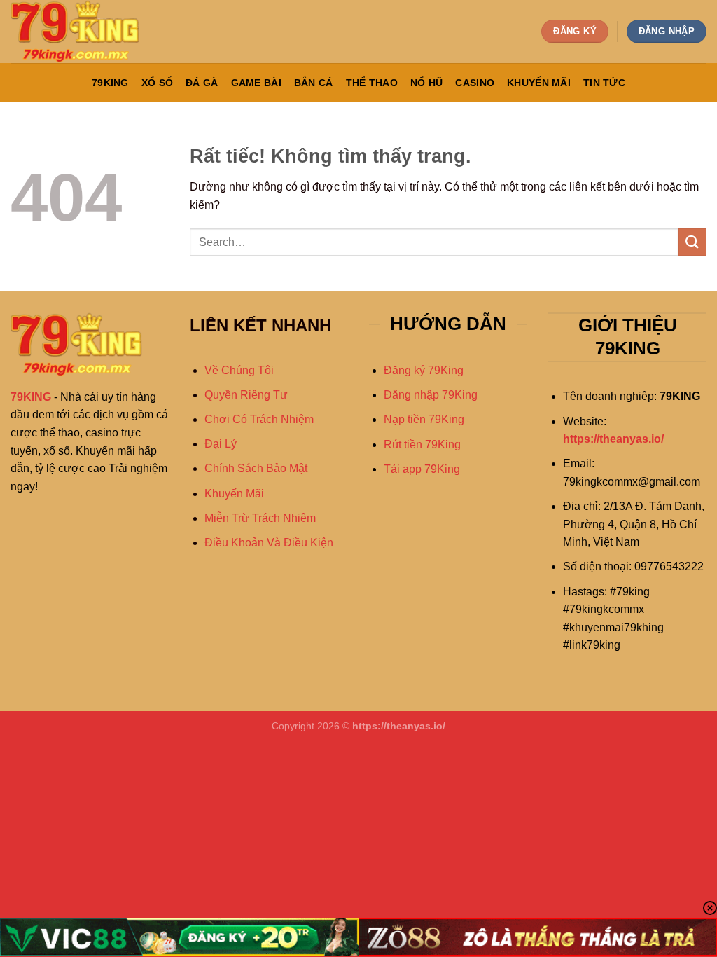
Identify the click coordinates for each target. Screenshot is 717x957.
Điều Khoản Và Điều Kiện (268, 543)
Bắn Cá (313, 82)
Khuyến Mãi (539, 82)
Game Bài (256, 82)
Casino (474, 82)
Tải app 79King (422, 469)
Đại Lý (220, 444)
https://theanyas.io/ (613, 439)
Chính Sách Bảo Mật (255, 468)
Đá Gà (202, 82)
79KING (110, 82)
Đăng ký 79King (424, 370)
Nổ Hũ (426, 82)
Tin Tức (604, 82)
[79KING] (81, 31)
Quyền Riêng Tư (246, 395)
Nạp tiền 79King (424, 419)
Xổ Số (157, 82)
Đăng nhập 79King (431, 395)
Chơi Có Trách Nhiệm (259, 419)
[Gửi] (692, 242)
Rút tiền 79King (422, 444)
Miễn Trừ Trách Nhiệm (260, 518)
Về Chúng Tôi (239, 370)
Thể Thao (372, 82)
